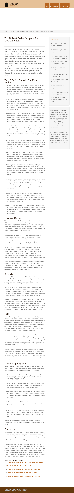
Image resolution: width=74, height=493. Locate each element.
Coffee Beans (54, 6)
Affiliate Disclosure (16, 489)
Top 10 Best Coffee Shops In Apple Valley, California (23, 476)
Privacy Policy (7, 489)
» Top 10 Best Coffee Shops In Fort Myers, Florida (39, 31)
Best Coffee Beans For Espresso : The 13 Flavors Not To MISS (58, 87)
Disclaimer (24, 489)
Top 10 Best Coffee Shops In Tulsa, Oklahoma (21, 466)
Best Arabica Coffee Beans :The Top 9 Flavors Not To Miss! (58, 69)
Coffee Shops (21, 31)
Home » (14, 31)
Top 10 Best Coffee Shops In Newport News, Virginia (23, 469)
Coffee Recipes (64, 6)
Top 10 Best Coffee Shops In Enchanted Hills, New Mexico (25, 462)
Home (46, 6)
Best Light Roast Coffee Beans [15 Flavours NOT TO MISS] (59, 99)
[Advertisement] (37, 19)
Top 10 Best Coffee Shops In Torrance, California (22, 472)
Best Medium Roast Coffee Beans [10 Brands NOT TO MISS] (59, 51)
